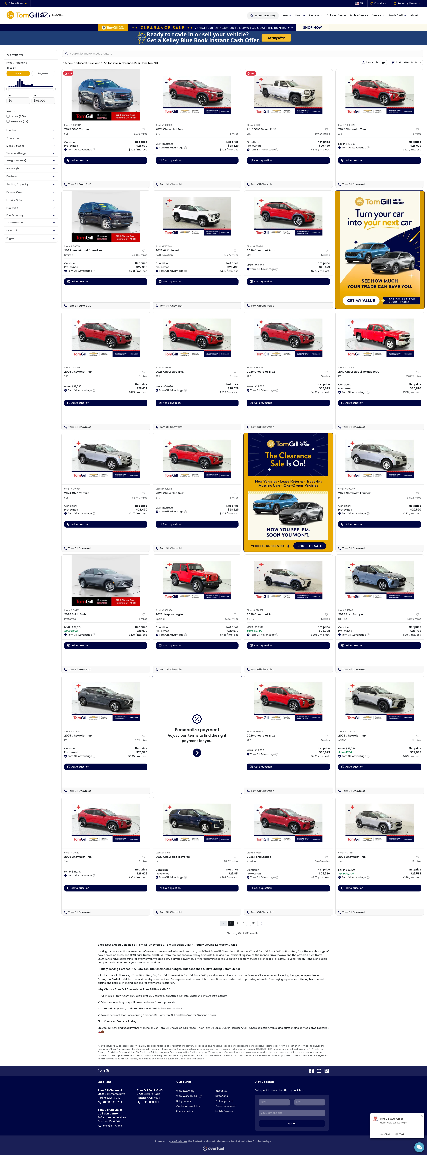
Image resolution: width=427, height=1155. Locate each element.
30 (254, 923)
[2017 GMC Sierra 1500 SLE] (288, 95)
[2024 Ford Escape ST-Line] (380, 580)
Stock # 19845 (163, 852)
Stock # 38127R (72, 367)
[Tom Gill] (36, 15)
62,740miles (139, 497)
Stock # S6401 (71, 610)
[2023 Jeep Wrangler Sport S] (197, 580)
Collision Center (336, 15)
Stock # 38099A (164, 610)
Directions (222, 1096)
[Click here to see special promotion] (213, 27)
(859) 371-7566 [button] (112, 1125)
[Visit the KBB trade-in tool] (213, 37)
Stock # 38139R (164, 488)
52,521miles (231, 861)
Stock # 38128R (164, 125)
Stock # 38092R (255, 731)
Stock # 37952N (346, 731)
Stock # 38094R (255, 246)
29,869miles (322, 861)
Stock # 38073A (346, 488)
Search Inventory (265, 15)
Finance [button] (314, 15)
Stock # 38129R (72, 852)
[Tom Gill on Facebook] (310, 1070)
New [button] (285, 15)
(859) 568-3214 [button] (112, 1102)
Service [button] (376, 15)
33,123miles (414, 497)
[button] (17, 3)
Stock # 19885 (254, 852)
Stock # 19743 (345, 610)
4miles (142, 619)
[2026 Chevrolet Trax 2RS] (197, 95)
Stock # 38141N (163, 367)
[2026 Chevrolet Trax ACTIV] (288, 580)
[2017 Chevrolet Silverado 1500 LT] (380, 337)
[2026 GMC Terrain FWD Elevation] (197, 216)
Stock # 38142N (255, 367)
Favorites (380, 3)
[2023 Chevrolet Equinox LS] (380, 458)
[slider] (7, 89)
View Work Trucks (186, 1096)
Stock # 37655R (255, 610)
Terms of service (226, 1106)
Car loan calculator (188, 1106)
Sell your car (183, 1101)
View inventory (185, 1091)
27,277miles (231, 255)
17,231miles (140, 740)
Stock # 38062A (346, 367)
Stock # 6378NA (72, 125)
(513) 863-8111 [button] (150, 1102)
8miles (416, 133)
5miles (234, 133)
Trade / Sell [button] (396, 15)
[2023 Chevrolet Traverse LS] (197, 822)
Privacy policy (184, 1111)
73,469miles (139, 255)
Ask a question (80, 160)
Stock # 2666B (72, 246)
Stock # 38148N (346, 125)
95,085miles (413, 376)
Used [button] (298, 15)
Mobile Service (359, 15)
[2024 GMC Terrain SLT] (106, 458)
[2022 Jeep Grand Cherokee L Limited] (106, 216)
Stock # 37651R (346, 852)
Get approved (224, 1101)
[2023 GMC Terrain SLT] (106, 95)
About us (221, 1091)
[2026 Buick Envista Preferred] (106, 580)
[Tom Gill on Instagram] (325, 1070)
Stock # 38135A (72, 488)
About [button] (414, 15)
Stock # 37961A (72, 731)
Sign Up (292, 1123)
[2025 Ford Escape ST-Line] (288, 822)
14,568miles (231, 619)
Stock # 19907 (254, 125)
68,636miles (322, 133)
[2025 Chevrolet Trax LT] (106, 701)
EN (361, 3)
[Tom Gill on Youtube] (318, 1070)
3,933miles (140, 133)
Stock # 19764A (164, 246)
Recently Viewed (408, 3)
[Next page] (261, 923)
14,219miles (414, 619)
